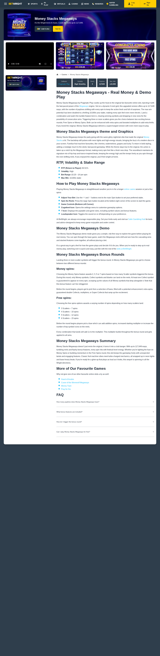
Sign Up (57, 29)
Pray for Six (66, 389)
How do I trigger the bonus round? (69, 422)
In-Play (46, 4)
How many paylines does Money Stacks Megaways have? (77, 402)
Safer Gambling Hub (136, 219)
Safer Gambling (113, 4)
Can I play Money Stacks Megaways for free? (73, 432)
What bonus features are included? (69, 412)
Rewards (99, 4)
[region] (80, 56)
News (86, 4)
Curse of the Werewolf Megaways (75, 383)
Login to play (45, 29)
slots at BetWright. (124, 249)
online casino (129, 189)
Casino (75, 4)
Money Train (66, 386)
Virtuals (61, 4)
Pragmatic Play (64, 84)
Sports (34, 4)
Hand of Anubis (67, 379)
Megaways (83, 106)
